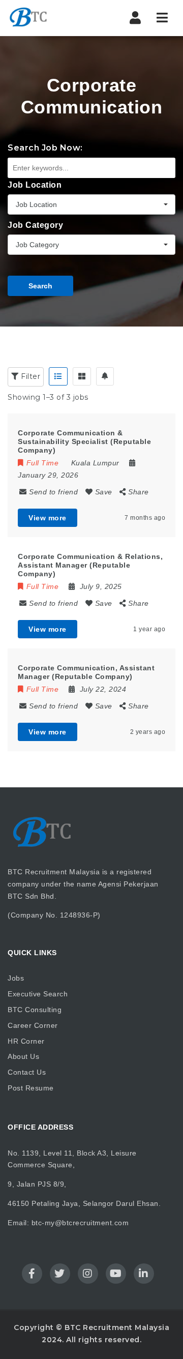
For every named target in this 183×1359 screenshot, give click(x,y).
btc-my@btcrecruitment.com (80, 1223)
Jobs (16, 978)
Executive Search (38, 994)
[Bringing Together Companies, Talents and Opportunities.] (51, 18)
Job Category (35, 225)
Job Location (35, 185)
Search (40, 286)
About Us (23, 1056)
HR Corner (26, 1041)
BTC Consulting (35, 1010)
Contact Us (27, 1072)
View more (47, 518)
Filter (30, 376)
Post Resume (31, 1088)
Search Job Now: (45, 148)
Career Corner (33, 1025)
